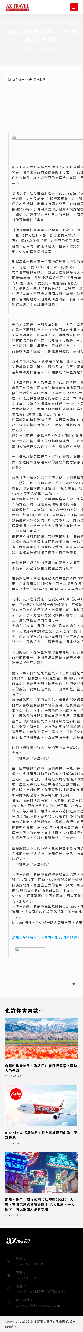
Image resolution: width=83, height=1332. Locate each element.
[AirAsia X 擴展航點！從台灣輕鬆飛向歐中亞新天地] (41, 1105)
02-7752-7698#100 (33, 1263)
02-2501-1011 (28, 1277)
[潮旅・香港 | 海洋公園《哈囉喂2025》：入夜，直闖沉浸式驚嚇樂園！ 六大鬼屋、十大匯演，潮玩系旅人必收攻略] (41, 1172)
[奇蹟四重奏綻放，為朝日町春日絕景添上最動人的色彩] (41, 1038)
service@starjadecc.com (38, 1305)
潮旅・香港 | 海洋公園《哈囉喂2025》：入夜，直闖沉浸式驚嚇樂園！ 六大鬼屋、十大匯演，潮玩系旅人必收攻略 (40, 1204)
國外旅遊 (31, 48)
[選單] (74, 7)
